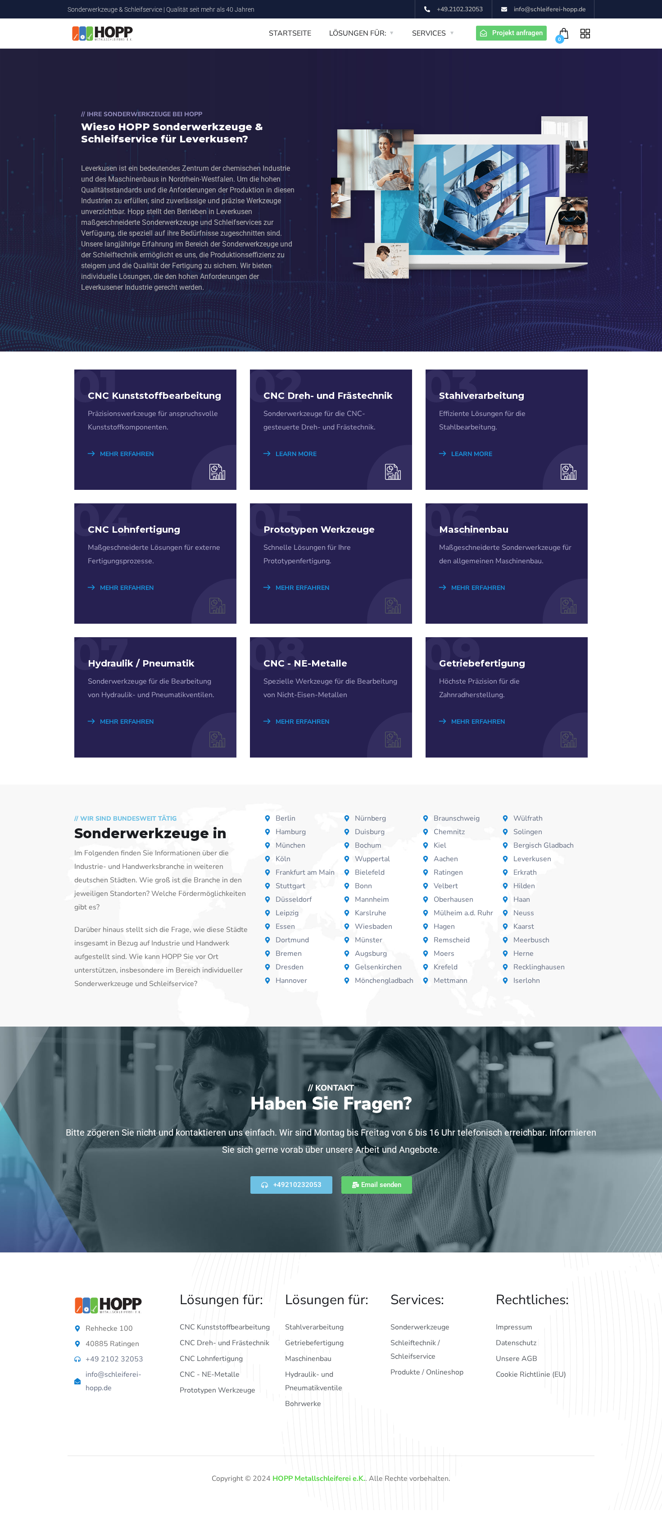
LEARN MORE (295, 454)
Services (429, 33)
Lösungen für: (357, 33)
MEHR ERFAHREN (126, 454)
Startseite (290, 33)
